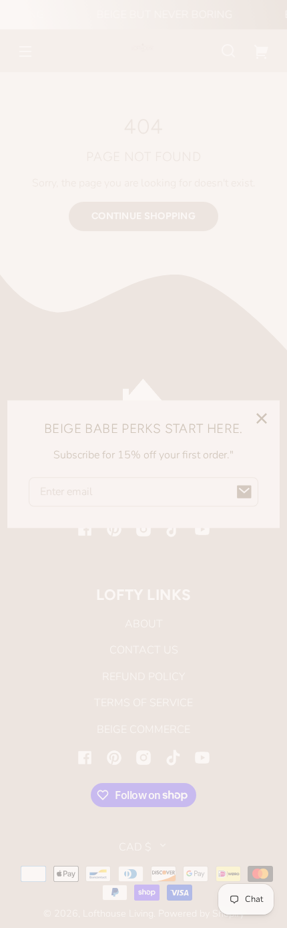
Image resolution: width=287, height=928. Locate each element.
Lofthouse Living (118, 913)
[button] (228, 50)
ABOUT (144, 624)
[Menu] (25, 50)
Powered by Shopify (201, 913)
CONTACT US (143, 650)
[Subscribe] (243, 491)
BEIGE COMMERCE (143, 729)
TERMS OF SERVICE (143, 702)
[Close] (261, 418)
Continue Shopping (143, 216)
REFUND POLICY (143, 676)
